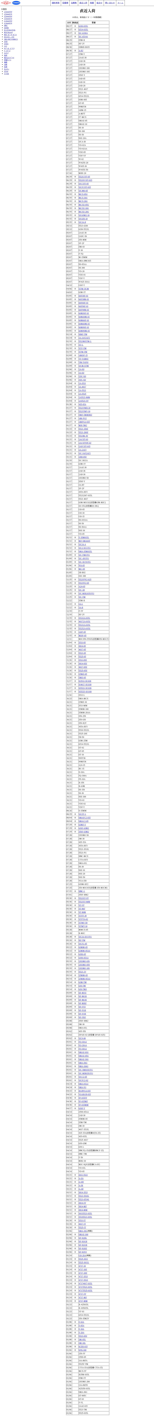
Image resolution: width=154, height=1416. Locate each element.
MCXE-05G (84, 204)
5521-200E (83, 432)
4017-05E (83, 667)
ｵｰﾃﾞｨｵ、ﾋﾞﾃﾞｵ (9, 48)
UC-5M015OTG (86, 1069)
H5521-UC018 (85, 688)
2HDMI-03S (84, 961)
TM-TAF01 (83, 362)
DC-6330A (83, 33)
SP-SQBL (83, 1238)
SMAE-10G (84, 1059)
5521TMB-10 (84, 407)
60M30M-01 (84, 316)
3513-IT (82, 1220)
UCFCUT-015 (85, 187)
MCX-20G (83, 201)
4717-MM (83, 1301)
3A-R (81, 607)
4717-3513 (83, 1276)
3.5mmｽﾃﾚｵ (8, 16)
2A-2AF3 (82, 449)
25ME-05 (83, 674)
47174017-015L (85, 1283)
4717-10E (83, 1269)
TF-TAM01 (83, 358)
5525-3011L (84, 1262)
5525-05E (83, 670)
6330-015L (83, 26)
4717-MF (83, 1297)
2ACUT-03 (83, 439)
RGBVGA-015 (85, 1090)
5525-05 (82, 656)
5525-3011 (83, 1259)
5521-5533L (84, 1195)
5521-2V (82, 971)
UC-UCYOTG (85, 562)
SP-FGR (82, 1010)
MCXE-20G (84, 211)
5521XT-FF (84, 898)
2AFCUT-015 (84, 446)
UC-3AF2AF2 (85, 453)
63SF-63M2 (84, 828)
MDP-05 (82, 635)
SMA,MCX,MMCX (11, 39)
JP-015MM (84, 1104)
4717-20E (83, 1273)
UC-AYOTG (84, 558)
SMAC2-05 (83, 821)
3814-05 (82, 646)
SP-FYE (82, 1006)
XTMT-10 (83, 926)
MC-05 (82, 569)
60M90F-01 (84, 327)
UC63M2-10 (84, 215)
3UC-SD (82, 379)
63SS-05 (82, 954)
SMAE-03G (84, 1052)
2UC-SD (82, 376)
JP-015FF (83, 1097)
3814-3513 (83, 1192)
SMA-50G (83, 1062)
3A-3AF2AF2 (84, 337)
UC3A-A (82, 544)
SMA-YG (82, 1087)
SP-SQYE (83, 1252)
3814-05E (83, 663)
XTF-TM (83, 348)
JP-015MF (83, 1101)
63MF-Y (82, 824)
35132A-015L (84, 618)
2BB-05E (83, 456)
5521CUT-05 (84, 176)
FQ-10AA (83, 1041)
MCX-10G (83, 197)
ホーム (120, 2)
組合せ (99, 2)
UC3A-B (82, 222)
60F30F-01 (83, 295)
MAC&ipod (8, 32)
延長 (5, 55)
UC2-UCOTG (85, 548)
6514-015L (83, 29)
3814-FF (82, 1202)
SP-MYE (82, 992)
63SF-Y (82, 1108)
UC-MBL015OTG (86, 593)
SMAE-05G (84, 1055)
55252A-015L (84, 628)
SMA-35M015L (85, 551)
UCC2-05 (83, 1076)
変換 (5, 67)
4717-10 (82, 1266)
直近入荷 (83, 2)
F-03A (81, 1322)
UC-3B (82, 590)
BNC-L (82, 891)
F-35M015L (84, 537)
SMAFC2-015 (85, 817)
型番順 (65, 2)
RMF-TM (83, 334)
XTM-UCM (84, 288)
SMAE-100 (83, 1234)
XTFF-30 (83, 915)
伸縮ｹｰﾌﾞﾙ (7, 60)
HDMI (6, 28)
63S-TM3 (83, 989)
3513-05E (83, 660)
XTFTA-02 (83, 919)
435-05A (82, 404)
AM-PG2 (83, 418)
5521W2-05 (84, 583)
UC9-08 (82, 1038)
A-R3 (81, 50)
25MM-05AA (84, 978)
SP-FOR (82, 1013)
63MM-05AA (84, 950)
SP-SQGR (83, 1241)
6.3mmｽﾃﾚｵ (8, 21)
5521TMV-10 (84, 411)
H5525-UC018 (85, 691)
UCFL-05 (83, 943)
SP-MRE (83, 1003)
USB (5, 41)
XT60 (6, 71)
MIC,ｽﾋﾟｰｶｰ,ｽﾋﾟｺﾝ (10, 34)
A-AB (81, 1188)
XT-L (81, 344)
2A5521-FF (84, 400)
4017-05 (82, 649)
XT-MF (82, 908)
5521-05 (82, 653)
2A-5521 (82, 390)
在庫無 (74, 2)
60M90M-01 (84, 330)
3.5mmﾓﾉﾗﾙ (8, 18)
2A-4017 (82, 386)
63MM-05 (83, 947)
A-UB (81, 1181)
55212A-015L (84, 625)
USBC (6, 44)
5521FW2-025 (85, 579)
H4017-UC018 (85, 684)
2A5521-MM (84, 397)
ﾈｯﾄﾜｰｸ (6, 53)
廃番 (92, 2)
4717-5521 (83, 1280)
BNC (6, 25)
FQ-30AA (83, 1048)
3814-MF (83, 1206)
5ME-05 (82, 677)
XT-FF (81, 905)
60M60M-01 (84, 323)
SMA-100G (83, 1066)
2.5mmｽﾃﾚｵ (8, 12)
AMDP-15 (83, 355)
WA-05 (82, 565)
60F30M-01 (84, 299)
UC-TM (82, 597)
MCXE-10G (84, 208)
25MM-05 (83, 975)
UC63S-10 (83, 218)
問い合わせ (110, 2)
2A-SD (81, 369)
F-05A (81, 1325)
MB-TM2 (83, 425)
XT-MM (82, 912)
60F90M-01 (84, 309)
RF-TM (82, 940)
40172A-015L (84, 621)
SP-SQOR (83, 1245)
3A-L (81, 604)
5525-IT (82, 1227)
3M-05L (82, 1339)
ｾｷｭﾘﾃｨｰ (6, 69)
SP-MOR (83, 999)
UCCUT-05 (84, 183)
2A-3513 (82, 383)
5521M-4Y (83, 435)
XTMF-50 (83, 922)
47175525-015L (85, 1290)
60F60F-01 (83, 302)
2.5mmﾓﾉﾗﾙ (8, 14)
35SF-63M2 (84, 831)
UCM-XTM (84, 365)
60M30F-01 (84, 313)
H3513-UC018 (85, 681)
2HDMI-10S (84, 968)
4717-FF (82, 1294)
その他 (6, 73)
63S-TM (82, 985)
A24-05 (82, 586)
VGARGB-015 (85, 1094)
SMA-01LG (83, 1083)
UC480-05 (83, 190)
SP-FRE (82, 1017)
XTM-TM (83, 351)
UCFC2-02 (83, 1080)
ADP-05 (82, 632)
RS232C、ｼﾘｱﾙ (9, 37)
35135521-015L (85, 1217)
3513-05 (82, 642)
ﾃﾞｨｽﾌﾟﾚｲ (7, 51)
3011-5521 (83, 1174)
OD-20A (82, 1255)
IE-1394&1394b (9, 30)
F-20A (81, 1332)
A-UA (81, 1178)
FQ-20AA (83, 1045)
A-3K (81, 1185)
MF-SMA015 (84, 541)
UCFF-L (82, 814)
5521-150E (83, 428)
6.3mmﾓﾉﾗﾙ (8, 23)
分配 (5, 64)
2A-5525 (82, 393)
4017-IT (82, 1224)
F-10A (81, 1329)
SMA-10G (83, 1231)
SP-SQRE (83, 1248)
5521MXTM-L (85, 341)
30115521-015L (85, 1213)
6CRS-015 (83, 1346)
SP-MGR (83, 996)
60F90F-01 (83, 306)
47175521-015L (85, 1287)
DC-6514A (83, 36)
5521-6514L (84, 1199)
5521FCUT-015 (85, 180)
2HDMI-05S (84, 964)
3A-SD (81, 372)
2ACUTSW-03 (85, 442)
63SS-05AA (84, 957)
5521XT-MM (84, 901)
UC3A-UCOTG (85, 936)
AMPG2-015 (84, 421)
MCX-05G (83, 194)
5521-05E (83, 1336)
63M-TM (83, 982)
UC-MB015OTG (86, 1073)
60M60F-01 (84, 320)
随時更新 (56, 2)
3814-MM (83, 1210)
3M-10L (82, 1343)
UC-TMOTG (84, 555)
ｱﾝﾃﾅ (5, 46)
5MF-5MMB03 (85, 414)
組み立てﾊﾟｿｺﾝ (9, 57)
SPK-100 (82, 1350)
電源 (5, 62)
